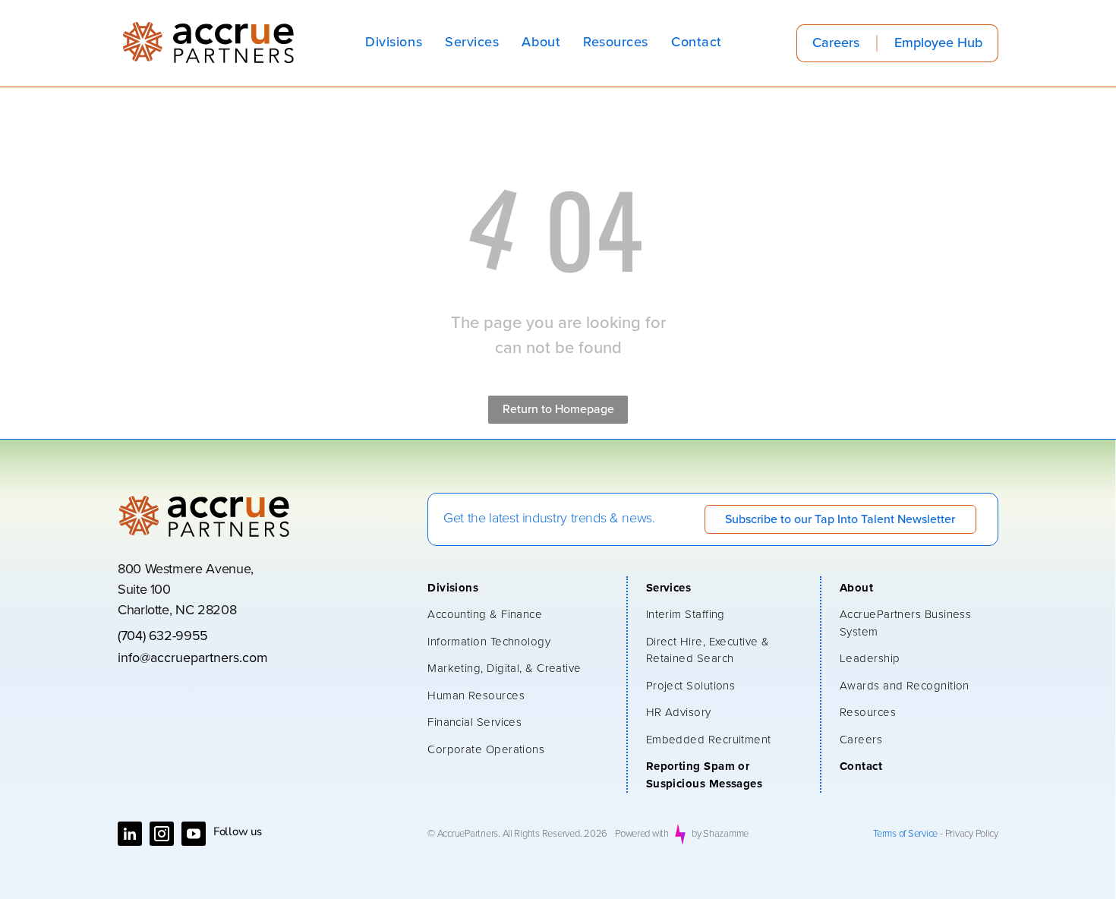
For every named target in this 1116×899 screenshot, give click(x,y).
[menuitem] (393, 43)
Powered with (642, 834)
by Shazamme (720, 834)
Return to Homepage (558, 409)
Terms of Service (905, 834)
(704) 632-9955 (163, 636)
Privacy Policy (971, 834)
